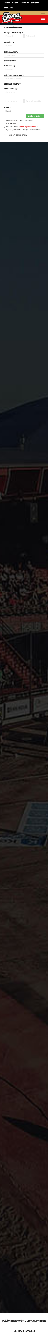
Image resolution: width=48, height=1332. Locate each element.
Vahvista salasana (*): (14, 75)
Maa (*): (7, 107)
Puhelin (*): (9, 42)
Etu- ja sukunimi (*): (13, 32)
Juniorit (35, 3)
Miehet (7, 3)
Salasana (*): (9, 65)
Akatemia (24, 3)
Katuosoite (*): (10, 89)
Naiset (15, 3)
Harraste (8, 8)
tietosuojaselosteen (27, 127)
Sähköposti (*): (11, 52)
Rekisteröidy (34, 116)
